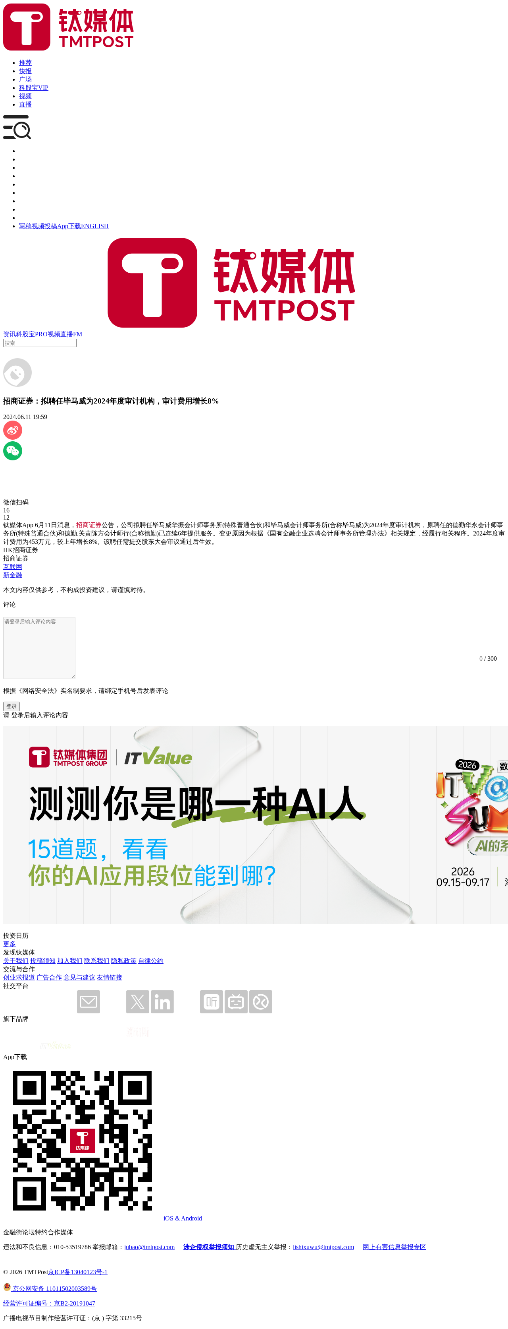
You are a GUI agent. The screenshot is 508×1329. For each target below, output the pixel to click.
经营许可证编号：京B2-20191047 (49, 1303)
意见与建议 (79, 977)
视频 (25, 96)
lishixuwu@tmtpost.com (323, 1247)
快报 (25, 71)
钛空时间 (31, 192)
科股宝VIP (33, 87)
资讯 (9, 334)
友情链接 (109, 977)
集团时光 (31, 201)
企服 (25, 159)
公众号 (28, 209)
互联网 (12, 566)
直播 (25, 104)
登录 (11, 706)
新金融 (12, 575)
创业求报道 (19, 977)
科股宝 (25, 334)
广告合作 (49, 977)
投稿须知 (43, 960)
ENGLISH (95, 226)
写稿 (25, 226)
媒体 (25, 150)
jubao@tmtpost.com (149, 1247)
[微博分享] (12, 437)
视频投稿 (44, 226)
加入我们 (70, 960)
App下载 (69, 226)
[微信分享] (12, 458)
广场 (25, 79)
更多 (9, 944)
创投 (25, 167)
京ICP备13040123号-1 (78, 1272)
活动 (25, 184)
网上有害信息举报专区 (394, 1247)
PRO (41, 334)
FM (77, 334)
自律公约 (151, 960)
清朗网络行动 (38, 217)
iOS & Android (183, 1218)
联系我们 (97, 960)
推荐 (25, 62)
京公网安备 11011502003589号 (54, 1288)
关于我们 (16, 960)
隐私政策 (124, 960)
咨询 (25, 176)
